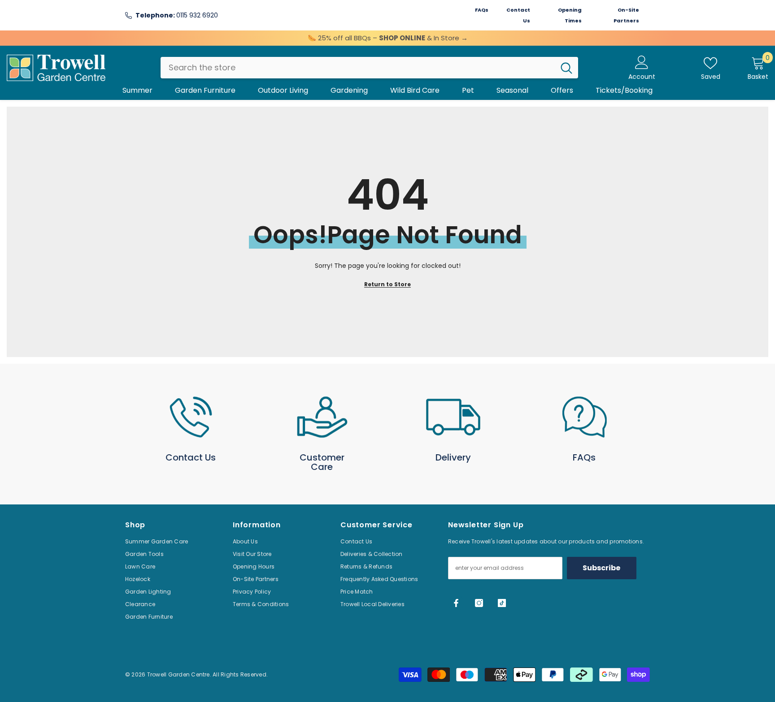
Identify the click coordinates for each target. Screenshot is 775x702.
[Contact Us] (191, 417)
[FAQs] (584, 417)
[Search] (369, 67)
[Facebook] (456, 603)
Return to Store (387, 284)
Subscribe (601, 568)
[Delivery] (453, 417)
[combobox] (358, 67)
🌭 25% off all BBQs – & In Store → (388, 38)
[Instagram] (479, 603)
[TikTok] (502, 603)
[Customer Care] (322, 417)
